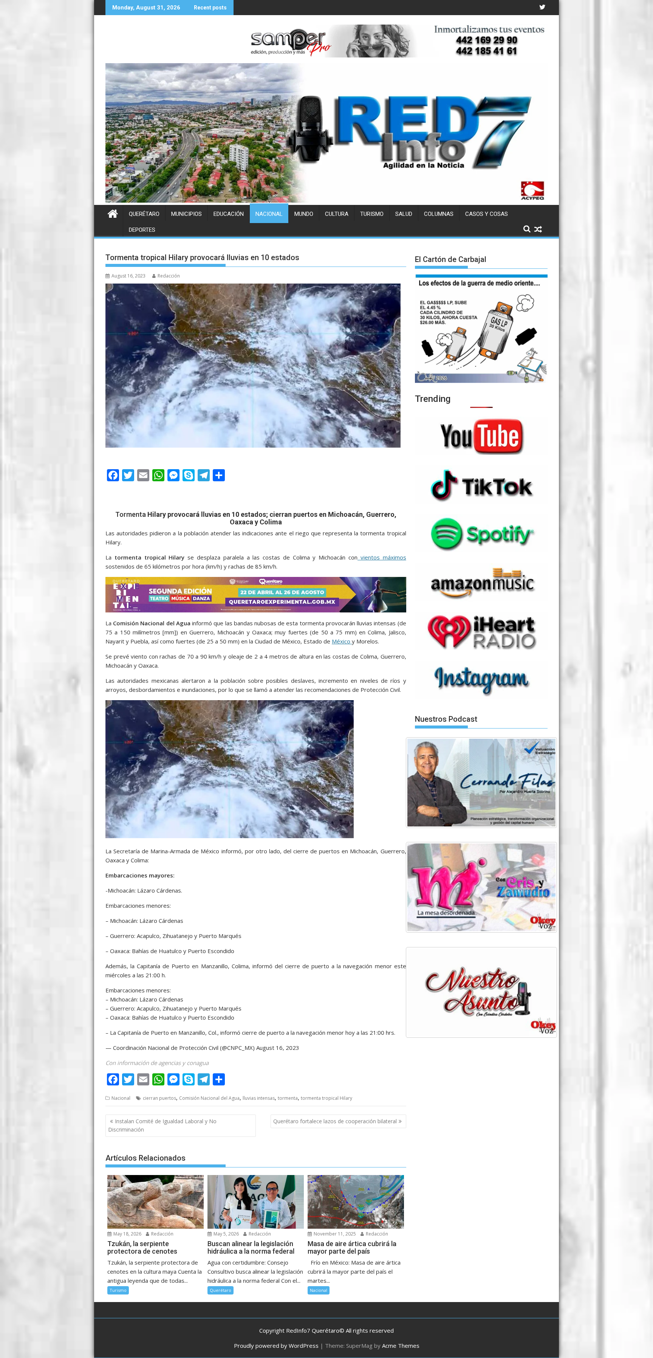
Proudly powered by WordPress (276, 1345)
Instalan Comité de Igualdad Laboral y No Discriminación (162, 1125)
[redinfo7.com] (326, 200)
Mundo (303, 214)
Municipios (186, 214)
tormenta (288, 1098)
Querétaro (144, 214)
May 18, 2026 (126, 1234)
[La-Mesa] (481, 887)
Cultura (336, 214)
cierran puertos (159, 1098)
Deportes (142, 229)
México (342, 641)
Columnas (438, 214)
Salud (403, 214)
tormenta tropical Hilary (326, 1098)
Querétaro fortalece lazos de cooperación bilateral (335, 1121)
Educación (229, 214)
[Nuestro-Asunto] (481, 992)
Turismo (372, 214)
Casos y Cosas (486, 214)
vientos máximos (381, 557)
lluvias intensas (259, 1098)
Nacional (269, 214)
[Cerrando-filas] (481, 782)
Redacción (169, 276)
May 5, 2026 (225, 1234)
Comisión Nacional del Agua (209, 1098)
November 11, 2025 (334, 1234)
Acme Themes (400, 1345)
